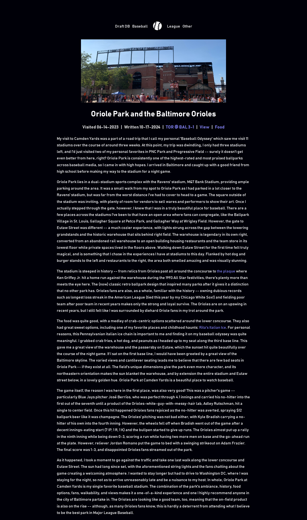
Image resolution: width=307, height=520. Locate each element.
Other (187, 26)
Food (220, 127)
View (204, 127)
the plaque (226, 271)
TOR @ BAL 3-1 (180, 127)
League (173, 26)
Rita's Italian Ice (212, 327)
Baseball (140, 26)
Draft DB (122, 26)
